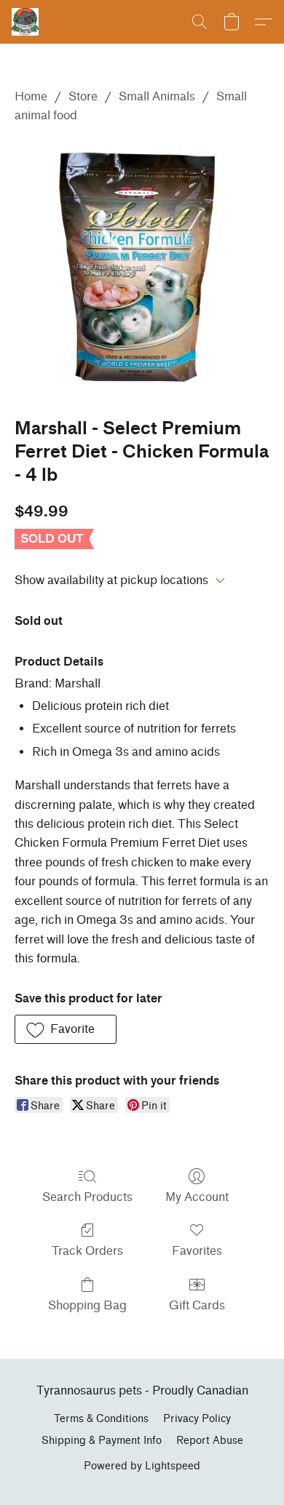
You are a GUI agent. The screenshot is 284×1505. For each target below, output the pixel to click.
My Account (197, 1197)
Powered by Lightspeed (142, 1466)
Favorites (197, 1251)
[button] (26, 22)
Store (83, 96)
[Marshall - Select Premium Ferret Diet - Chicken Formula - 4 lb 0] (142, 267)
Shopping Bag (87, 1305)
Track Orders (87, 1251)
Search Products (87, 1197)
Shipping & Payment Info (102, 1440)
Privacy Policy (197, 1419)
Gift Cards (197, 1305)
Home (31, 96)
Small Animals (157, 96)
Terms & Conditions (101, 1419)
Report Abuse (209, 1440)
